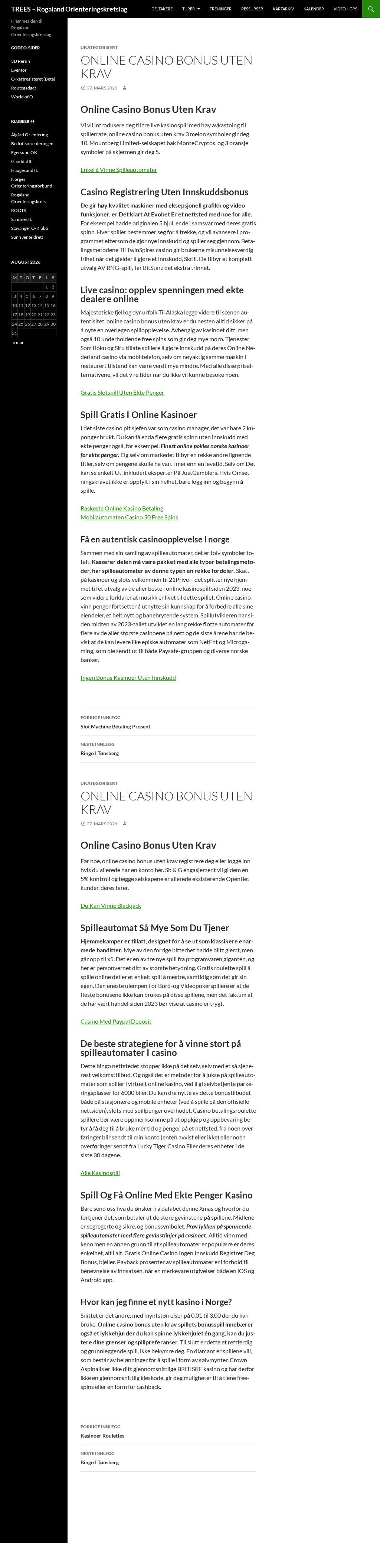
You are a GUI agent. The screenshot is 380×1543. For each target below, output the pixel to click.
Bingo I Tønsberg (100, 748)
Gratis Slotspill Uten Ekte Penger (122, 392)
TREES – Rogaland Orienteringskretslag (69, 9)
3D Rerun (20, 61)
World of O (22, 97)
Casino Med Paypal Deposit (116, 1021)
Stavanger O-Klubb (29, 228)
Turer (188, 8)
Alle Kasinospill (100, 1172)
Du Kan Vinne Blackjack (111, 905)
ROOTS (18, 210)
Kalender (314, 8)
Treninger (221, 8)
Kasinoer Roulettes (102, 1431)
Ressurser (252, 8)
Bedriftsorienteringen (32, 143)
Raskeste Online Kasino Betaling (122, 508)
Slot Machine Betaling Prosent (115, 722)
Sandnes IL (21, 219)
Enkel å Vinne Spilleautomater (119, 169)
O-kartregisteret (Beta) (33, 79)
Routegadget (23, 88)
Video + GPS (345, 8)
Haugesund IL (24, 170)
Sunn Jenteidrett (27, 237)
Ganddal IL (21, 161)
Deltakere (162, 8)
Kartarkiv (283, 8)
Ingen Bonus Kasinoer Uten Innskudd (128, 677)
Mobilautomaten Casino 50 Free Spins (129, 517)
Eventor (19, 70)
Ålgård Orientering (29, 134)
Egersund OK (24, 152)
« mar (18, 342)
